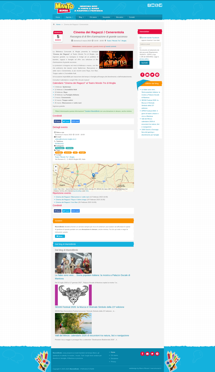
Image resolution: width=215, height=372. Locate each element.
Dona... (60, 236)
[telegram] (160, 5)
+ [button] (56, 166)
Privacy (113, 361)
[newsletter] (153, 5)
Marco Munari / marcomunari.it (150, 368)
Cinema (69, 148)
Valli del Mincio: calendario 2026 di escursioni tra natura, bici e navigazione (92, 335)
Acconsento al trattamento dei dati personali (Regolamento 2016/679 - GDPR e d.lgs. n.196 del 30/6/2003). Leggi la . (149, 54)
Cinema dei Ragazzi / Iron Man (67, 202)
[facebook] (149, 5)
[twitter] (156, 5)
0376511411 (59, 143)
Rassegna (59, 148)
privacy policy (144, 59)
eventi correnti (111, 46)
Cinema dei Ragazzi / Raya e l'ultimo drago (71, 199)
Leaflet (55, 189)
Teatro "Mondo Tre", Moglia (116, 41)
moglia (82, 152)
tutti (75, 152)
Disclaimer (114, 358)
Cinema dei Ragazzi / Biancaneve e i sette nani (72, 197)
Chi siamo (114, 355)
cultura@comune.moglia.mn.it (65, 139)
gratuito (68, 152)
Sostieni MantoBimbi (92, 111)
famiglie (59, 152)
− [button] (56, 170)
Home (113, 352)
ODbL (87, 191)
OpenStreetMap (77, 191)
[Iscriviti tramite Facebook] (149, 37)
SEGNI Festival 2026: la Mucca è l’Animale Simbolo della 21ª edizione (89, 307)
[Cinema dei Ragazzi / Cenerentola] (93, 175)
